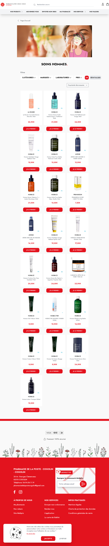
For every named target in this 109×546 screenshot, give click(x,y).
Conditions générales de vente (80, 513)
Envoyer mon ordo (49, 12)
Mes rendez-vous (32, 12)
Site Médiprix (19, 513)
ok (87, 78)
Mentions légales (74, 504)
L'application (49, 513)
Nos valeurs (94, 12)
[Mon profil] (102, 4)
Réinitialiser (95, 78)
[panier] (107, 4)
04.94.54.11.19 (28, 482)
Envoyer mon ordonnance (54, 504)
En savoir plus (31, 534)
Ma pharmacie (65, 12)
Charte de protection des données (81, 509)
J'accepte (48, 538)
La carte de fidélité (51, 517)
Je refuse (63, 538)
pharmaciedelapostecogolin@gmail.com (29, 485)
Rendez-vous (49, 509)
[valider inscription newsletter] (83, 484)
